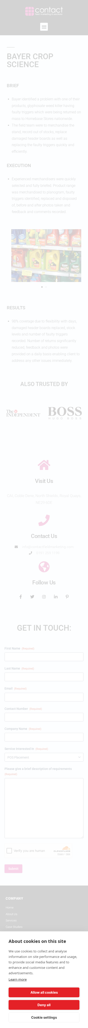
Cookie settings (44, 1017)
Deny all (44, 1005)
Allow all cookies (44, 992)
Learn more (18, 979)
